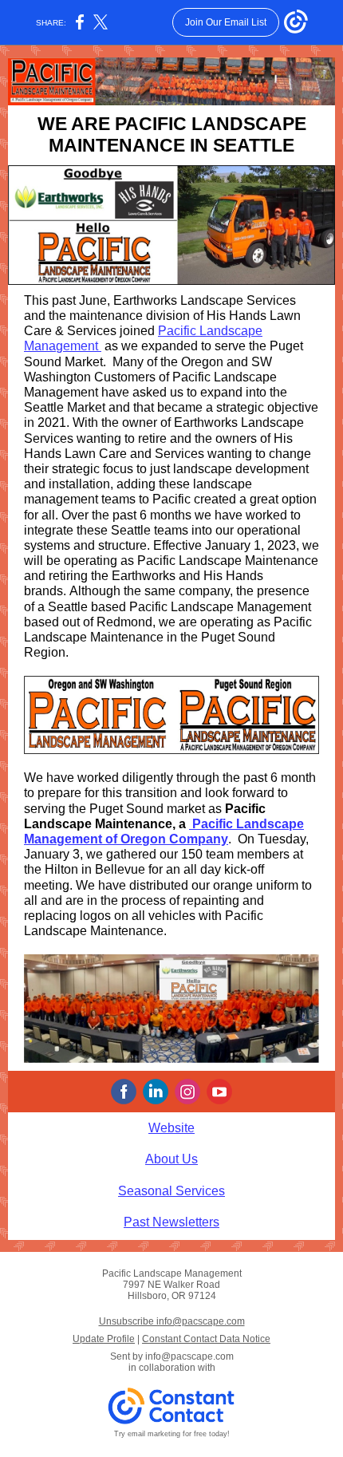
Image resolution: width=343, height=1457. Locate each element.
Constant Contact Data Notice (206, 1338)
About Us (171, 1159)
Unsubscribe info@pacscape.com (172, 1321)
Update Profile (104, 1338)
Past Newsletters (171, 1222)
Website (171, 1128)
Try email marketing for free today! (172, 1434)
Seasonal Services (171, 1191)
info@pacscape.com (189, 1356)
